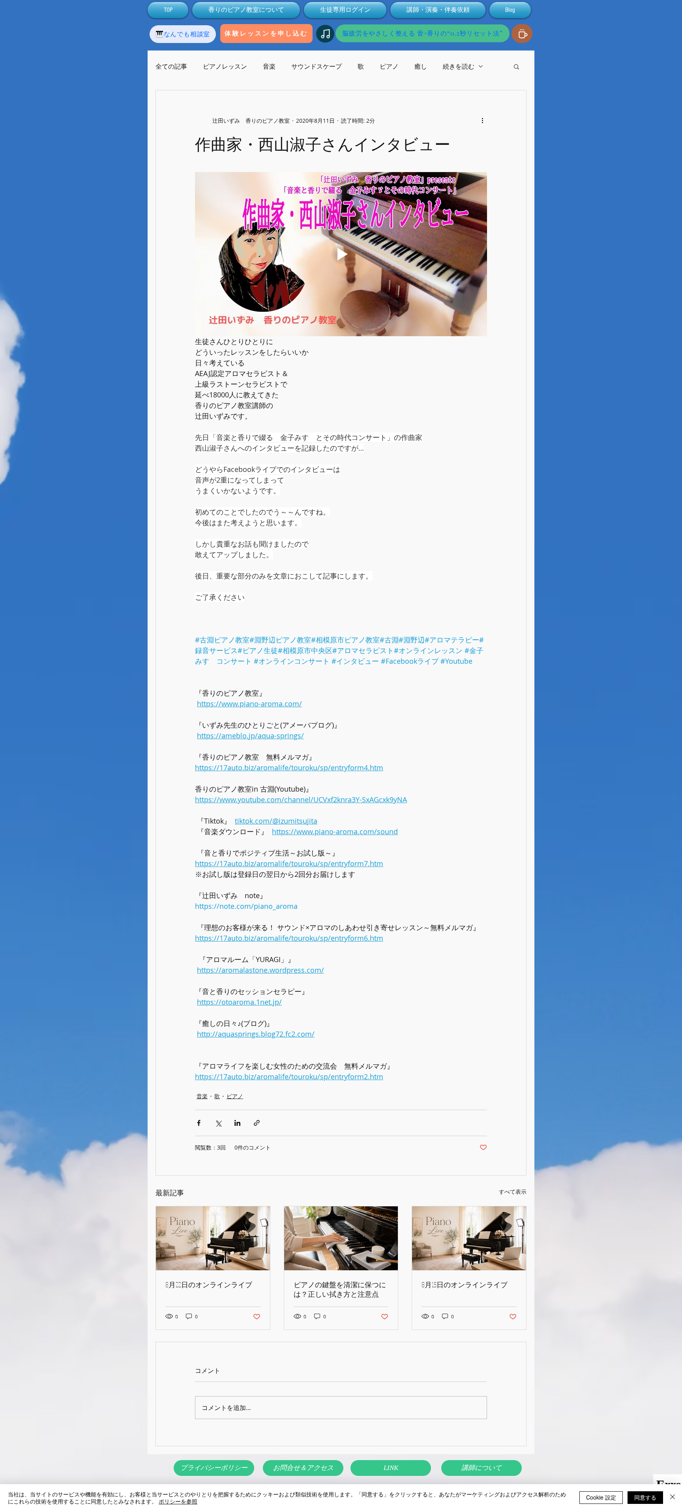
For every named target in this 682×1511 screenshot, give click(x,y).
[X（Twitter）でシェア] (218, 1123)
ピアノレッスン (225, 66)
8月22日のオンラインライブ (208, 1284)
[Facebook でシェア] (198, 1123)
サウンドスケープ (316, 66)
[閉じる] (672, 1497)
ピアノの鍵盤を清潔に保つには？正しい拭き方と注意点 (340, 1289)
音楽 (269, 66)
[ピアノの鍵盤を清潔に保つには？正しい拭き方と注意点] (341, 1238)
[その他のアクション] (482, 120)
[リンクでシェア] (256, 1123)
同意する (645, 1497)
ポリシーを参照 (178, 1501)
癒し (420, 66)
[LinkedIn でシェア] (237, 1123)
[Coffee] (522, 33)
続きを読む (458, 66)
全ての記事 (171, 66)
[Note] (325, 34)
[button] (516, 66)
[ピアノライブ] (213, 1238)
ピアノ (389, 66)
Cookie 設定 (601, 1497)
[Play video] (341, 254)
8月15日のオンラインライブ (465, 1284)
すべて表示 (512, 1191)
